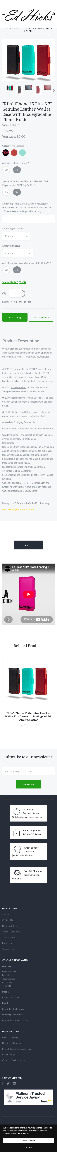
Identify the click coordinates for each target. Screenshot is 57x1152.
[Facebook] (2, 1083)
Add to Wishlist (41, 317)
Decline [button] (28, 1147)
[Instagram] (14, 1083)
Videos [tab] (28, 545)
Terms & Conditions (11, 931)
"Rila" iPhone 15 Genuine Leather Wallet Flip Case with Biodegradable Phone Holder (28, 716)
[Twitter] (8, 1083)
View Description (14, 282)
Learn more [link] (23, 1133)
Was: (5, 125)
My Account (7, 943)
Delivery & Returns (11, 926)
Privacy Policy (8, 937)
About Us (6, 914)
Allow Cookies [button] (28, 1140)
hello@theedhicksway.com (14, 1009)
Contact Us (7, 920)
